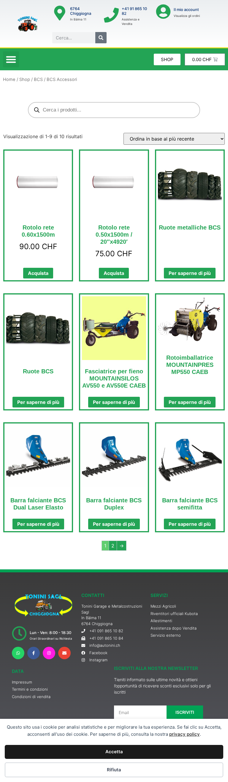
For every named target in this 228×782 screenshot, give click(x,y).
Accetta (114, 751)
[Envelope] (64, 653)
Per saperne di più (190, 273)
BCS (38, 79)
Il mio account (186, 9)
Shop (24, 79)
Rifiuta (114, 770)
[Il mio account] (163, 11)
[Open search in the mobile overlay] (114, 110)
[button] (11, 59)
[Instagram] (49, 653)
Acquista (38, 273)
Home (9, 79)
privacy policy (184, 734)
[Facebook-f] (33, 653)
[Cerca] (101, 37)
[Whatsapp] (18, 653)
